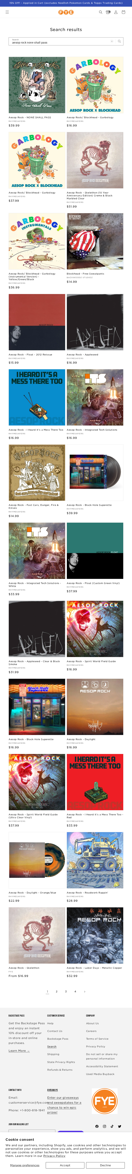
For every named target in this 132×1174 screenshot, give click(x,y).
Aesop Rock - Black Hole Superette (89, 505)
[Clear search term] (112, 41)
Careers (91, 1031)
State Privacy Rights (61, 1062)
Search (52, 1046)
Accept (65, 1165)
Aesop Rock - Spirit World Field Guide (91, 661)
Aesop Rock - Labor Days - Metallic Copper (94, 968)
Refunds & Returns (59, 1069)
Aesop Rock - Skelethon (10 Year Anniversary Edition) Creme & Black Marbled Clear (89, 195)
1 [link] (47, 991)
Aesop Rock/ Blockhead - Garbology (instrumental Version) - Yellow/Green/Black (32, 276)
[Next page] (84, 991)
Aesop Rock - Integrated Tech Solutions (92, 430)
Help (50, 1023)
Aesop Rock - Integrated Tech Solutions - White (35, 584)
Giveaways (52, 1089)
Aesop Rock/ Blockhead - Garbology (90, 117)
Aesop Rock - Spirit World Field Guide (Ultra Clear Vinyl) (33, 816)
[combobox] (66, 41)
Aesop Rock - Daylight (81, 739)
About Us (92, 1023)
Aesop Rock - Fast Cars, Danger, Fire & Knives (34, 506)
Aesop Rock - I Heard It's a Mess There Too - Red (95, 816)
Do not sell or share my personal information (102, 1056)
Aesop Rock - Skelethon (24, 968)
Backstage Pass (57, 1038)
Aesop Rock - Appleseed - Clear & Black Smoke (34, 663)
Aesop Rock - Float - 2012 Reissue (30, 354)
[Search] (119, 41)
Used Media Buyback (100, 1074)
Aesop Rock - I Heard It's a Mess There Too (36, 430)
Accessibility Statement (102, 1066)
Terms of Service (97, 1038)
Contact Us (54, 1031)
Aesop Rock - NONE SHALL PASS (30, 117)
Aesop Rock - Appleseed (82, 354)
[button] (7, 12)
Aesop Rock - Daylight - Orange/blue (32, 892)
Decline (105, 1165)
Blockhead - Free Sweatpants (85, 273)
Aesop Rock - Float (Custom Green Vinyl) (93, 583)
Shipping (53, 1054)
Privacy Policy (54, 1156)
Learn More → (19, 1050)
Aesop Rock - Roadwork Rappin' (87, 892)
